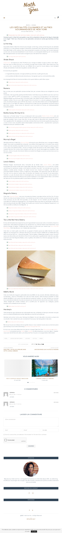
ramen (41, 338)
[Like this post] (33, 344)
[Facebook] (29, 493)
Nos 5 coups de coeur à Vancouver (17, 378)
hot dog (35, 338)
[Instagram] (33, 493)
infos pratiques (47, 329)
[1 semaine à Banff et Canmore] (45, 368)
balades (30, 331)
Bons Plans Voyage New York (32, 326)
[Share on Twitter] (36, 344)
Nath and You (29, 31)
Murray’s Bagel (25, 142)
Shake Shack (7, 62)
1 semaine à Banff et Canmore (45, 378)
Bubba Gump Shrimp (48, 116)
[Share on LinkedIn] (39, 344)
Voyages (34, 25)
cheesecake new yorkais (16, 338)
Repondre (56, 392)
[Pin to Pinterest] (38, 344)
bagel (6, 338)
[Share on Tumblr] (41, 344)
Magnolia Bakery (14, 196)
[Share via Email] (43, 344)
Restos (28, 25)
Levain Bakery (47, 164)
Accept (34, 531)
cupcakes (27, 338)
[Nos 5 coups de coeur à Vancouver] (17, 368)
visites (22, 331)
